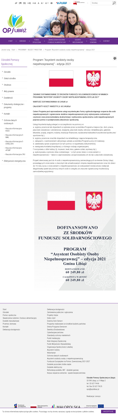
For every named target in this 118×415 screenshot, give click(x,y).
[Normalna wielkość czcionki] (38, 3)
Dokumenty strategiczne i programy (14, 106)
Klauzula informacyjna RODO (14, 129)
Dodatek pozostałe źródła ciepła (59, 364)
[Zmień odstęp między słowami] (29, 3)
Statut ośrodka (10, 78)
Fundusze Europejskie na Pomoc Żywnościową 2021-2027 (68, 361)
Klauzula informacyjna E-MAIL (15, 136)
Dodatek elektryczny (54, 367)
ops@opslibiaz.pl (93, 389)
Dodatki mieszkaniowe (11, 321)
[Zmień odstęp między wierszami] (25, 3)
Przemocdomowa (93, 41)
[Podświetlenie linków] (16, 3)
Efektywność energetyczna (14, 161)
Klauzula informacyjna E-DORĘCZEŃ (15, 142)
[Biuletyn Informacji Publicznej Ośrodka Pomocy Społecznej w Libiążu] (79, 3)
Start (10, 41)
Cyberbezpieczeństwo (55, 332)
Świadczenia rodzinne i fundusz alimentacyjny (20, 318)
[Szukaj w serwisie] (114, 3)
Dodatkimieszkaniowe (78, 41)
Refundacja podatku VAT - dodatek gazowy (63, 370)
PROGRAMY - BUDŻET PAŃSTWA (30, 50)
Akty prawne (9, 91)
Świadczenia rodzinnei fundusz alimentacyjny (57, 41)
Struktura (7, 85)
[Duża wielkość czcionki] (42, 3)
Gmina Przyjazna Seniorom (57, 327)
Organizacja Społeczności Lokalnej (60, 347)
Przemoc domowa (9, 324)
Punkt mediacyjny (53, 338)
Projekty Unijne (52, 315)
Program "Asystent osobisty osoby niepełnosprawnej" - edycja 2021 (70, 50)
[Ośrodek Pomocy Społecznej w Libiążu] (14, 23)
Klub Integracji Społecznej (56, 341)
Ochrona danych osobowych (10, 122)
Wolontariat (51, 353)
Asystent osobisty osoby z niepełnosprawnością (65, 358)
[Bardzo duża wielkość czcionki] (47, 3)
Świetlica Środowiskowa (56, 329)
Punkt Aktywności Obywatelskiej (59, 344)
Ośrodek (22, 41)
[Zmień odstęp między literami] (34, 3)
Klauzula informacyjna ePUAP (14, 149)
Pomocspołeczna (37, 41)
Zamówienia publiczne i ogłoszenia (60, 312)
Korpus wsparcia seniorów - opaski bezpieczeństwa (66, 373)
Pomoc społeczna (9, 315)
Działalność (8, 98)
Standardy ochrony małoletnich (58, 335)
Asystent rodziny (53, 350)
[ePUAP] (61, 3)
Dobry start (51, 318)
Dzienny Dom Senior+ (55, 321)
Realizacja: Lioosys (93, 396)
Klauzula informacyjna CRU (15, 154)
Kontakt (106, 41)
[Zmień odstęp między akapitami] (20, 3)
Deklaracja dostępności (11, 329)
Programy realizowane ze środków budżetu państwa (66, 324)
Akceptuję (108, 411)
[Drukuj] (115, 58)
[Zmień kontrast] (51, 3)
